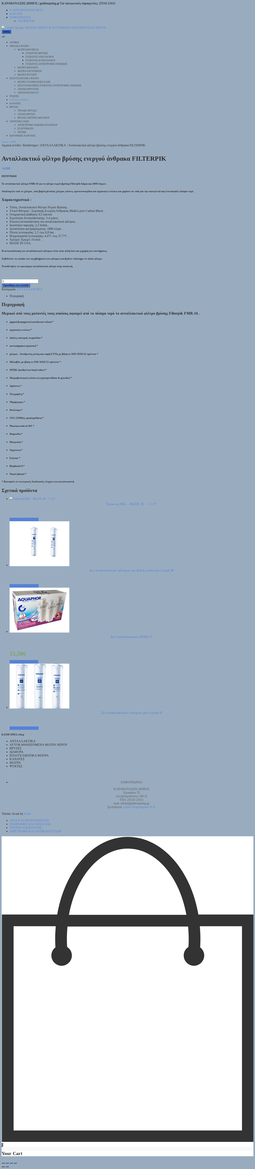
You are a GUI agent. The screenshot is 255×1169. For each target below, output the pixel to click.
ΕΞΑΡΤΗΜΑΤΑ (26, 128)
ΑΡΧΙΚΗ (14, 42)
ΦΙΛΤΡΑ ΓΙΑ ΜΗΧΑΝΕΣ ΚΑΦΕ (34, 82)
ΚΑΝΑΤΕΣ (15, 103)
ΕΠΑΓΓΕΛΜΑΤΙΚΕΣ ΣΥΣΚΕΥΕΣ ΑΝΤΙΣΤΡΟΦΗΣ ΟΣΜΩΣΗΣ (49, 85)
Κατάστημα (30, 145)
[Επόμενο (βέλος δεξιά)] (7, 1166)
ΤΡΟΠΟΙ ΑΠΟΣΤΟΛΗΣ (26, 827)
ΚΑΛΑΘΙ (16, 13)
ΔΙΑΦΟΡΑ (17, 752)
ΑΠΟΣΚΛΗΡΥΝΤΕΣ (28, 89)
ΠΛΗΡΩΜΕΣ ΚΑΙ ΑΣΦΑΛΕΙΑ (30, 824)
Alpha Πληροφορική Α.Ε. (139, 807)
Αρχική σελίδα (11, 145)
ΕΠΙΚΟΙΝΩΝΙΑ (20, 17)
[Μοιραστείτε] (11, 1163)
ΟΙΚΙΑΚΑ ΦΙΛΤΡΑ (19, 46)
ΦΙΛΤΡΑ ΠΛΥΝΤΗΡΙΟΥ (30, 71)
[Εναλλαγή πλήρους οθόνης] (7, 1163)
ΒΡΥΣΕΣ (14, 107)
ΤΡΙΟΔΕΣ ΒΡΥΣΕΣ (27, 110)
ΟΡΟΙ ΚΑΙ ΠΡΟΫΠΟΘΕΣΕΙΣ (29, 820)
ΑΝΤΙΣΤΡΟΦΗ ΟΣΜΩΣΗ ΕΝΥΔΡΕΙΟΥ (38, 125)
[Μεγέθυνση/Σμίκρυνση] (3, 1163)
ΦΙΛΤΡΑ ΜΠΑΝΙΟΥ (28, 67)
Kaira (27, 813)
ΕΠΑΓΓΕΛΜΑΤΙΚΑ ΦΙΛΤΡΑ (24, 78)
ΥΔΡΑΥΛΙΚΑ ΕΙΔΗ (19, 121)
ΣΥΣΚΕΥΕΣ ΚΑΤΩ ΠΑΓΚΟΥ (41, 60)
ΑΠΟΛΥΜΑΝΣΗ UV (28, 92)
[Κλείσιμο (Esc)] (15, 1163)
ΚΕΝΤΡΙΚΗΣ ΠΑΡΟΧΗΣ (22, 135)
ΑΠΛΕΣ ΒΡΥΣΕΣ (26, 114)
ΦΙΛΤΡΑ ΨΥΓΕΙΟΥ (27, 74)
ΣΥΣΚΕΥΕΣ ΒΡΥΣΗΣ (37, 53)
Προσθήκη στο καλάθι (15, 285)
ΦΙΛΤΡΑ (15, 762)
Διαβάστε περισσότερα (24, 519)
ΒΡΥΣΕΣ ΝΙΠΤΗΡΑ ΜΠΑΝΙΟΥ (34, 117)
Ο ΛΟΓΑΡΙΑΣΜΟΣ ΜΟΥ (26, 10)
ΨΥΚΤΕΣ (14, 96)
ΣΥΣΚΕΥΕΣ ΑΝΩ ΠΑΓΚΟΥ (40, 56)
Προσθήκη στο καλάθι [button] (24, 661)
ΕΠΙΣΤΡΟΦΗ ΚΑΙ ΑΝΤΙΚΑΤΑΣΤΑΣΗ (35, 831)
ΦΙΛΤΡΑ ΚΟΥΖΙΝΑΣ (28, 49)
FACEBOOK (26, 21)
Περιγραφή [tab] (17, 296)
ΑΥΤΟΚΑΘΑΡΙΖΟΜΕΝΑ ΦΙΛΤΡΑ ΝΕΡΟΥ (39, 744)
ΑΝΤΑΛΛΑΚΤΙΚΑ (19, 99)
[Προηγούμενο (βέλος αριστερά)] (3, 1166)
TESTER (22, 132)
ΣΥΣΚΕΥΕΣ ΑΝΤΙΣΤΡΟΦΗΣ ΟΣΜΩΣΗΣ (46, 64)
